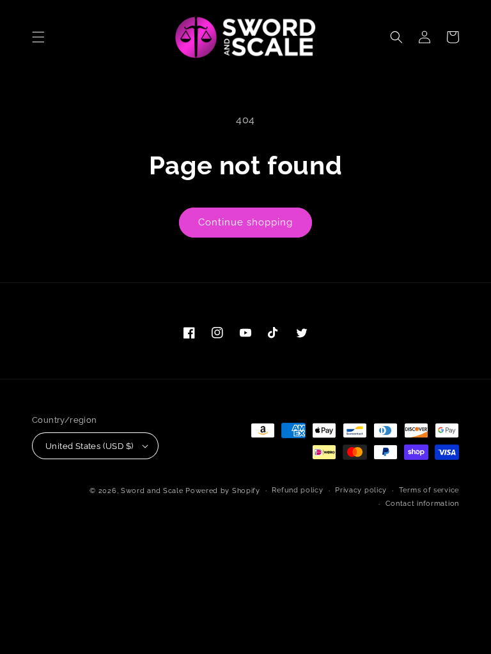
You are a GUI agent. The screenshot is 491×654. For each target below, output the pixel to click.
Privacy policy (361, 490)
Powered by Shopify (222, 491)
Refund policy (297, 490)
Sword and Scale (152, 491)
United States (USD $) (89, 446)
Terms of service (429, 490)
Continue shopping (245, 222)
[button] (38, 37)
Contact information (422, 503)
